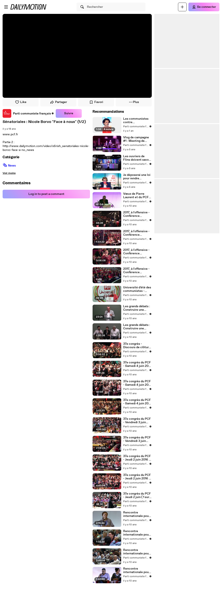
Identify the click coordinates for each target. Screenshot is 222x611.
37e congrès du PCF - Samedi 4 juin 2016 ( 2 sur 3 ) (137, 383)
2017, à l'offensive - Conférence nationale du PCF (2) (137, 270)
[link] (28, 113)
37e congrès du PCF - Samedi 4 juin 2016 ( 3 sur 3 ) (137, 364)
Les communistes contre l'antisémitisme (136, 120)
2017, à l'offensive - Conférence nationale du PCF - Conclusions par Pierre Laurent (136, 214)
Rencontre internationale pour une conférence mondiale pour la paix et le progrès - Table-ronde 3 (136, 551)
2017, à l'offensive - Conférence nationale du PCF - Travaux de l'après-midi (136, 233)
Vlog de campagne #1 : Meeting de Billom (136, 139)
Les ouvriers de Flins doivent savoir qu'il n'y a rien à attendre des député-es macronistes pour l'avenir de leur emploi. (137, 158)
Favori (98, 102)
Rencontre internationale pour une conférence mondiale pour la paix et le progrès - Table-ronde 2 (136, 570)
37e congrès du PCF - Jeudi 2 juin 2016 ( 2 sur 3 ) (137, 457)
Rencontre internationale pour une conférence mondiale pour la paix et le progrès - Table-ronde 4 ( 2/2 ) (137, 532)
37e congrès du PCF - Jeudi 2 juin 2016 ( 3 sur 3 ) (137, 476)
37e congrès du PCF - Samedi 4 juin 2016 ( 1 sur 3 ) (137, 401)
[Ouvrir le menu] (6, 7)
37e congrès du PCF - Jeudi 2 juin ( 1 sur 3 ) (137, 495)
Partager (61, 102)
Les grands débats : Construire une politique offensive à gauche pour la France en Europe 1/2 (137, 308)
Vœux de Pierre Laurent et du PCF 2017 (136, 195)
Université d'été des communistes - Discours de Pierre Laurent (137, 289)
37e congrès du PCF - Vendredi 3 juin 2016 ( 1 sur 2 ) (137, 439)
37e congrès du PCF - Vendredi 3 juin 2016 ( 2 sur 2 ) (137, 420)
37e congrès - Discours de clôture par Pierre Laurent (136, 345)
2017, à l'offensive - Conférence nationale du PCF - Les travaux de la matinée (136, 251)
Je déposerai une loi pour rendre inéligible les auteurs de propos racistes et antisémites (136, 176)
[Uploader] (182, 7)
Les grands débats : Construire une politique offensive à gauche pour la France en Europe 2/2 (137, 326)
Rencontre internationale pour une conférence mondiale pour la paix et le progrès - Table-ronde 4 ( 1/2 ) (137, 514)
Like (23, 102)
